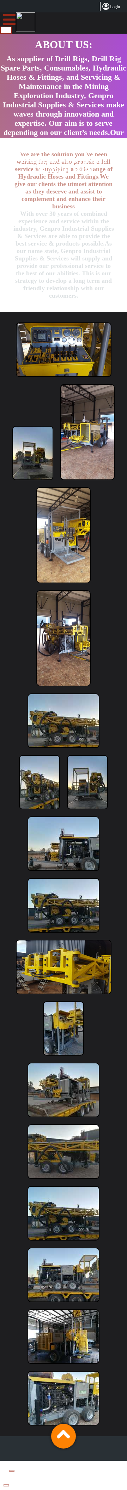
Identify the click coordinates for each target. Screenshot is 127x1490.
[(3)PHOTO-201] (63, 1057)
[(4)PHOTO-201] (63, 1304)
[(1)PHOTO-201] (33, 482)
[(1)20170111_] (63, 379)
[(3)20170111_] (63, 996)
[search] (6, 30)
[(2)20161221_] (87, 482)
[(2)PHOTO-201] (63, 750)
